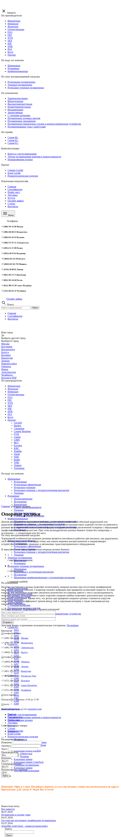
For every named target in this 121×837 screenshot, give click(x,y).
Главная (12, 186)
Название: (6, 742)
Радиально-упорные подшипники (26, 566)
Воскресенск (8, 349)
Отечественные (16, 394)
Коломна (6, 355)
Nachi (17, 454)
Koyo (10, 417)
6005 (16, 641)
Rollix (17, 459)
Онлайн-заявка (16, 200)
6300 (16, 678)
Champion (19, 428)
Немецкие (13, 391)
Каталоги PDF (9, 377)
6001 (16, 630)
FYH (16, 434)
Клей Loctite (14, 733)
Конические (20, 504)
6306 (16, 695)
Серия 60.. (13, 627)
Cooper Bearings (22, 431)
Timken (17, 465)
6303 (16, 686)
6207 (16, 664)
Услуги (11, 198)
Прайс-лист (14, 192)
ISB (10, 408)
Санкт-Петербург (29, 685)
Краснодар (7, 358)
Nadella (18, 451)
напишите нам (35, 709)
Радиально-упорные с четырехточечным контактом (41, 552)
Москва (5, 343)
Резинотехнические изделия (23, 736)
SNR (10, 411)
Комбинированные (18, 518)
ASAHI (18, 422)
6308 (16, 701)
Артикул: (6, 745)
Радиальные (20, 481)
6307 (16, 698)
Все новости (8, 809)
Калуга (5, 352)
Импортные (14, 386)
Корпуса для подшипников (22, 714)
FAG (10, 397)
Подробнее (73, 625)
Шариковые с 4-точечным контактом (34, 571)
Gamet (17, 437)
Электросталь (8, 372)
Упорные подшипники (20, 557)
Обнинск (6, 366)
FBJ (10, 400)
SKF (10, 405)
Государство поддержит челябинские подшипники (28, 820)
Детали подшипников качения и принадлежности (34, 717)
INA (10, 414)
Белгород (25, 680)
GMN (17, 440)
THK (16, 462)
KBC (16, 448)
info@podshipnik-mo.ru (12, 709)
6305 (16, 692)
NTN (10, 403)
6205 (16, 658)
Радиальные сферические (27, 546)
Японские (13, 388)
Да (2, 335)
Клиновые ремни (23, 759)
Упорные (19, 510)
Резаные (24, 756)
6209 (16, 669)
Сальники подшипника (26, 765)
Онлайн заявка (14, 299)
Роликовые (20, 563)
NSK (16, 457)
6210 (16, 672)
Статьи (11, 203)
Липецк (5, 360)
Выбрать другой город (13, 338)
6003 (16, 635)
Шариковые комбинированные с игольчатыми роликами (44, 577)
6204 (16, 655)
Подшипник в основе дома (15, 814)
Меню (11, 215)
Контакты (13, 206)
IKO (16, 442)
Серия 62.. (13, 644)
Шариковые (14, 479)
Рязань (4, 369)
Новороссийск (9, 363)
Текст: (4, 749)
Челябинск (7, 375)
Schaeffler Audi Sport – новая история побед (24, 826)
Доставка (12, 195)
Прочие (12, 420)
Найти (35, 308)
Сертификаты (15, 189)
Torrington (19, 468)
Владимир (6, 346)
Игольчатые (20, 574)
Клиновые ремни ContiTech (28, 762)
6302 (16, 684)
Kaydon (18, 445)
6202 (16, 650)
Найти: (8, 829)
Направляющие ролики (20, 720)
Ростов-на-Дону (28, 676)
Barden (17, 425)
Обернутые (26, 753)
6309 (16, 703)
